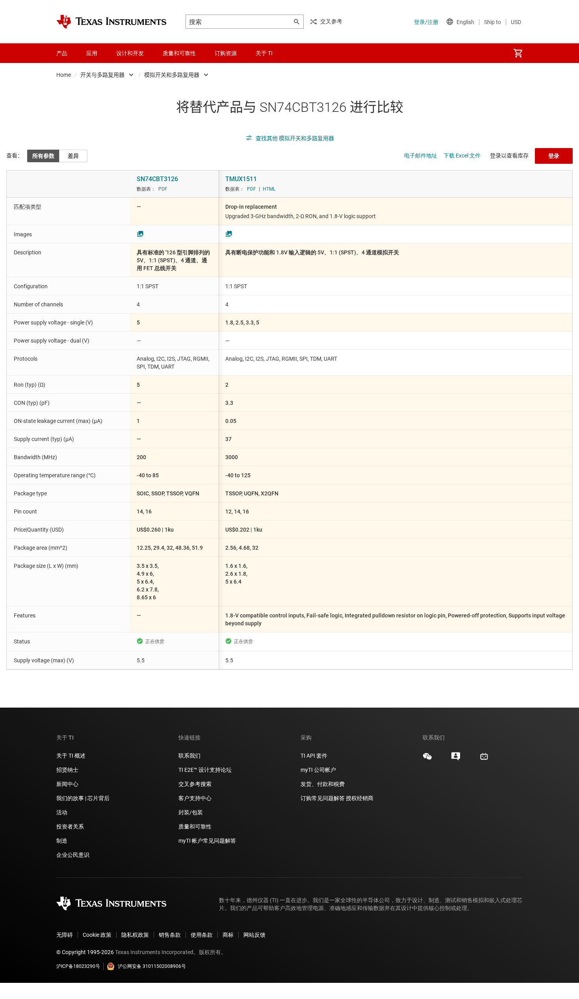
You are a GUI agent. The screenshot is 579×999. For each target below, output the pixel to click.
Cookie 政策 (97, 935)
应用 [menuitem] (91, 53)
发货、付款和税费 (323, 784)
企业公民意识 (72, 855)
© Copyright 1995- (85, 952)
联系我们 (189, 755)
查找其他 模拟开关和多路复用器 (295, 138)
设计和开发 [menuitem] (130, 53)
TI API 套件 (314, 755)
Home (63, 75)
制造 (61, 841)
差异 (73, 156)
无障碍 (64, 935)
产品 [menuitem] (61, 53)
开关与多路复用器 (102, 75)
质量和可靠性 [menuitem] (179, 53)
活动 (61, 812)
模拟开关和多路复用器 (171, 75)
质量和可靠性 (195, 826)
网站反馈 (254, 935)
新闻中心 (67, 784)
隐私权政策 (135, 935)
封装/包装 (190, 812)
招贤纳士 (67, 770)
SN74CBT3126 (157, 179)
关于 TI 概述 (70, 755)
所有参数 (43, 156)
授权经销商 (359, 798)
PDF (162, 189)
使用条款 (202, 935)
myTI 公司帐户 (318, 770)
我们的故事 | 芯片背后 (82, 798)
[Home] (111, 22)
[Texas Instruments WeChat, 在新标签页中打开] (427, 759)
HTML (269, 189)
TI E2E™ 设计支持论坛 (205, 770)
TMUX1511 (241, 179)
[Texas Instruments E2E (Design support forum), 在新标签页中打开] (455, 759)
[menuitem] (518, 53)
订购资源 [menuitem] (226, 53)
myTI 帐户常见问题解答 (207, 841)
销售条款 (170, 935)
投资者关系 (70, 826)
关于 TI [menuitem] (264, 53)
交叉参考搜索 (195, 784)
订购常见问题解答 (323, 798)
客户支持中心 (195, 798)
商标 (228, 935)
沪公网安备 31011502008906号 (152, 966)
